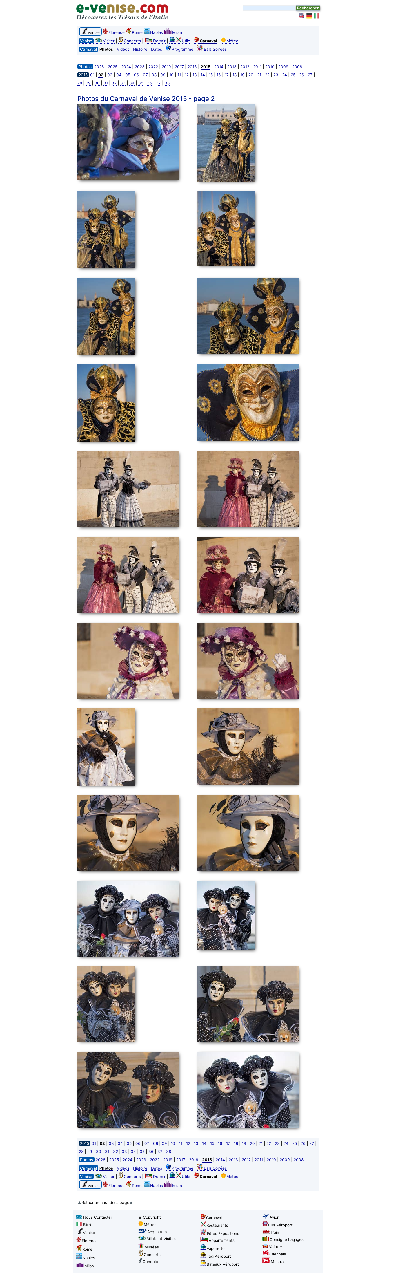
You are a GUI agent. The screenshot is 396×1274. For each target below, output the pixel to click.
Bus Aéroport (280, 1225)
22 (267, 75)
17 (227, 75)
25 (293, 75)
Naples (156, 32)
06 (136, 75)
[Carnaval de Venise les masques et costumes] (135, 143)
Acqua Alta (157, 1231)
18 (234, 75)
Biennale (278, 1254)
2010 (270, 66)
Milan (177, 32)
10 (171, 75)
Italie (87, 1224)
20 (250, 75)
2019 (166, 66)
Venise (89, 1232)
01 (92, 75)
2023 (140, 66)
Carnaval (214, 1217)
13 (194, 75)
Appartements (222, 1240)
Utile (186, 41)
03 (109, 75)
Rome (137, 32)
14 (203, 75)
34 (132, 83)
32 (114, 83)
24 (284, 75)
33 (123, 83)
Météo (232, 41)
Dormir (159, 41)
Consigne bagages (287, 1239)
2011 (257, 66)
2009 (283, 66)
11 (179, 75)
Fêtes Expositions (223, 1233)
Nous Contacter (97, 1217)
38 (167, 83)
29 (88, 83)
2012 (244, 66)
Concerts (132, 41)
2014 (219, 66)
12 (187, 75)
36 (149, 83)
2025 (112, 66)
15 (211, 75)
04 (118, 75)
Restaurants (217, 1225)
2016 (192, 66)
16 (219, 75)
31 (105, 83)
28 (79, 83)
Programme (182, 49)
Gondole (150, 1261)
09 (163, 75)
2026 (99, 66)
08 (154, 75)
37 (158, 83)
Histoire (140, 49)
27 (310, 75)
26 (301, 75)
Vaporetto (216, 1248)
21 (259, 75)
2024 (126, 66)
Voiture (275, 1246)
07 (145, 75)
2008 (297, 66)
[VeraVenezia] (317, 16)
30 (97, 83)
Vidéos (123, 49)
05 (127, 75)
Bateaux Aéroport (223, 1264)
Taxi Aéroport (219, 1256)
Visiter (109, 41)
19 (242, 75)
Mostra (277, 1261)
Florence (116, 32)
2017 (179, 66)
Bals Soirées (215, 49)
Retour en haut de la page (105, 1202)
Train (274, 1232)
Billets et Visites (161, 1238)
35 (140, 83)
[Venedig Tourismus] (309, 16)
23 (275, 75)
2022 (153, 66)
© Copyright (149, 1217)
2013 (232, 66)
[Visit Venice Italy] (302, 16)
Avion (274, 1217)
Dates (156, 49)
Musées (151, 1247)
